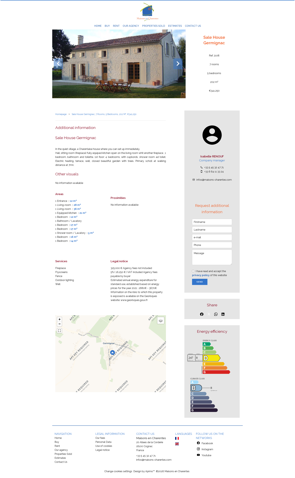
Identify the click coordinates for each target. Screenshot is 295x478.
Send (200, 282)
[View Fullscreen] (59, 330)
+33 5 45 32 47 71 (214, 167)
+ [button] (60, 319)
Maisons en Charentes (151, 438)
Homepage (61, 114)
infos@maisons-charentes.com (214, 179)
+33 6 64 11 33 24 (214, 171)
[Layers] (160, 320)
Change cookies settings (118, 471)
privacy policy (201, 275)
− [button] (60, 324)
